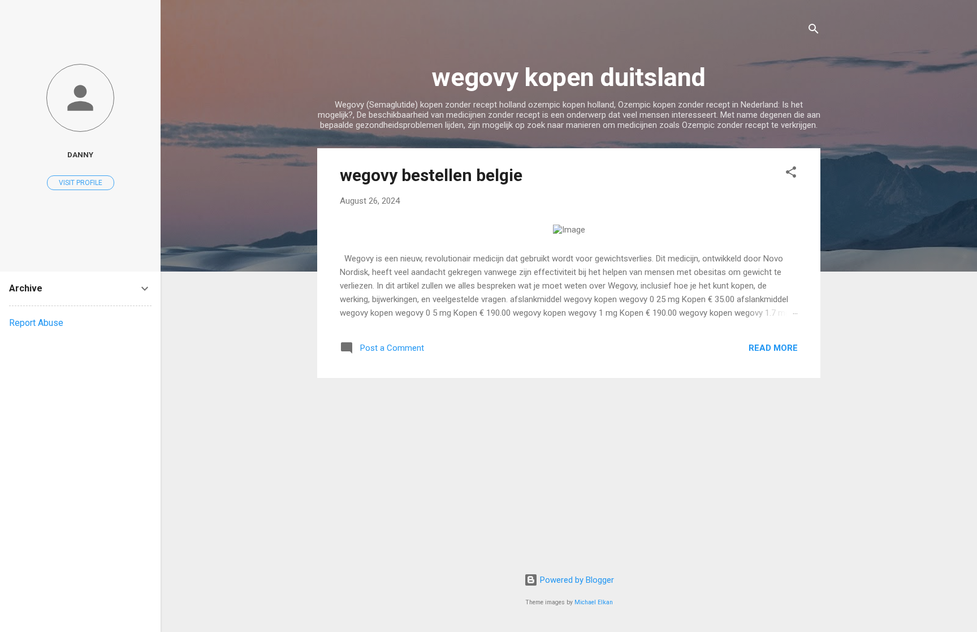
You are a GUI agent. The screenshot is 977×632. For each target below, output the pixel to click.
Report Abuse (36, 322)
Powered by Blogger (576, 580)
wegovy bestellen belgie (431, 175)
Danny (80, 154)
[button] (791, 174)
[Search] (813, 31)
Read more (773, 348)
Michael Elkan (593, 602)
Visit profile (80, 183)
